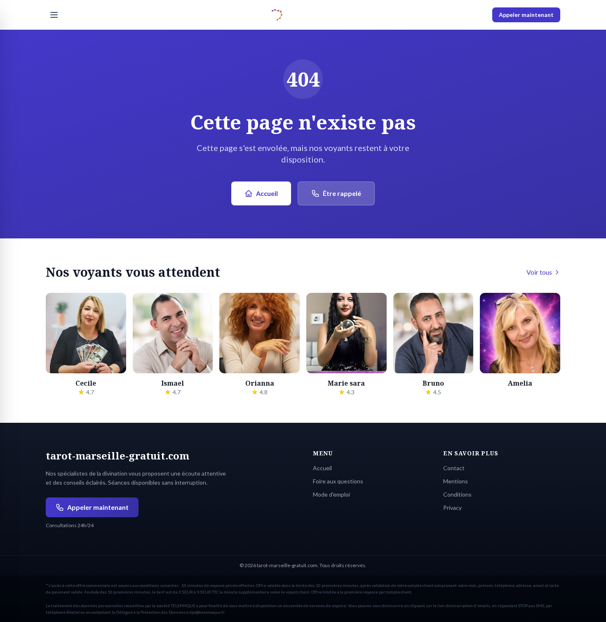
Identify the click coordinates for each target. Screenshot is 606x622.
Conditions (457, 494)
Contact (454, 467)
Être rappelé (342, 193)
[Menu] (54, 15)
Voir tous (539, 272)
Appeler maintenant (526, 14)
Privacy (452, 507)
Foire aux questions (338, 481)
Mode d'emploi (331, 494)
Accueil (267, 193)
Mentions (455, 481)
